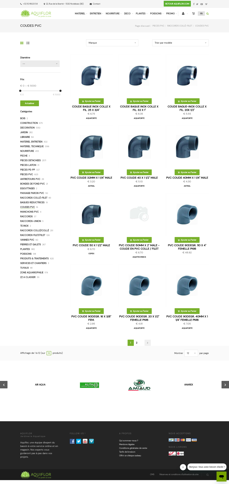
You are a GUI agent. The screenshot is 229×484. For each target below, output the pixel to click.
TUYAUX (24, 267)
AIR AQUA (40, 384)
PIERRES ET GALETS (30, 244)
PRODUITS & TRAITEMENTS (34, 258)
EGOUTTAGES (27, 188)
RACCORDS (26, 216)
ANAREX (188, 384)
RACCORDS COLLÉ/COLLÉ (34, 230)
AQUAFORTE (91, 118)
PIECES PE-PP (27, 169)
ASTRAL (91, 186)
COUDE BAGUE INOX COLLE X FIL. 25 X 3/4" (91, 108)
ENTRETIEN (95, 13)
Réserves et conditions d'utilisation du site (179, 474)
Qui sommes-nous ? (128, 440)
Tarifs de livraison (127, 452)
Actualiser (29, 103)
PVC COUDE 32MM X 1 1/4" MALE (91, 178)
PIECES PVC (158, 25)
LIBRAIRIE (25, 137)
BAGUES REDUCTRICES (32, 202)
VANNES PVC (27, 239)
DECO (127, 13)
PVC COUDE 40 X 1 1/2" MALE (139, 178)
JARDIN (24, 132)
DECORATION (27, 127)
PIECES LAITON (28, 165)
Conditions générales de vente (133, 448)
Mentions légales (127, 444)
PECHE (23, 155)
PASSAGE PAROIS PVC (32, 193)
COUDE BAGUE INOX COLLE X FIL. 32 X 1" (139, 108)
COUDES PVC (27, 207)
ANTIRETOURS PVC (30, 179)
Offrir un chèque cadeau (130, 455)
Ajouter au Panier (92, 101)
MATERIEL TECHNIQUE (32, 146)
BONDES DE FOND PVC (32, 183)
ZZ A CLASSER (28, 277)
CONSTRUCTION (29, 123)
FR (201, 13)
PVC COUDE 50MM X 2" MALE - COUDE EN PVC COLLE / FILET (139, 247)
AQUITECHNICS (139, 257)
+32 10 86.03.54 (30, 3)
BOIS (22, 118)
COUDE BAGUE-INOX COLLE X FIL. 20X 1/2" (187, 108)
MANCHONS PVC (29, 211)
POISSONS (156, 13)
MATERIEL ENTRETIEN (31, 141)
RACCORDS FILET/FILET (32, 235)
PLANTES (141, 13)
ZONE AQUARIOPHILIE (31, 272)
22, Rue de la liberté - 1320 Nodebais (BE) (65, 3)
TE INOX (24, 225)
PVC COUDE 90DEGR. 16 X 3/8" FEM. (91, 318)
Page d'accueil (142, 25)
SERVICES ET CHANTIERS (33, 263)
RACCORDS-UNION (30, 221)
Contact (96, 3)
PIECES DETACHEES (30, 160)
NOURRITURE (112, 13)
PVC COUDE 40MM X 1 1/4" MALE (187, 178)
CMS (152, 474)
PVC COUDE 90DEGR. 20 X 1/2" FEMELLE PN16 (139, 318)
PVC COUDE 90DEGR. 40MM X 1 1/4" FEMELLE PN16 (187, 318)
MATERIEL (80, 13)
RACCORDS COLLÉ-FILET (179, 25)
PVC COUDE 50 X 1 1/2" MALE (91, 245)
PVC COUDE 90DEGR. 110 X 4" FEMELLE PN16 (187, 247)
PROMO (170, 13)
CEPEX (91, 253)
